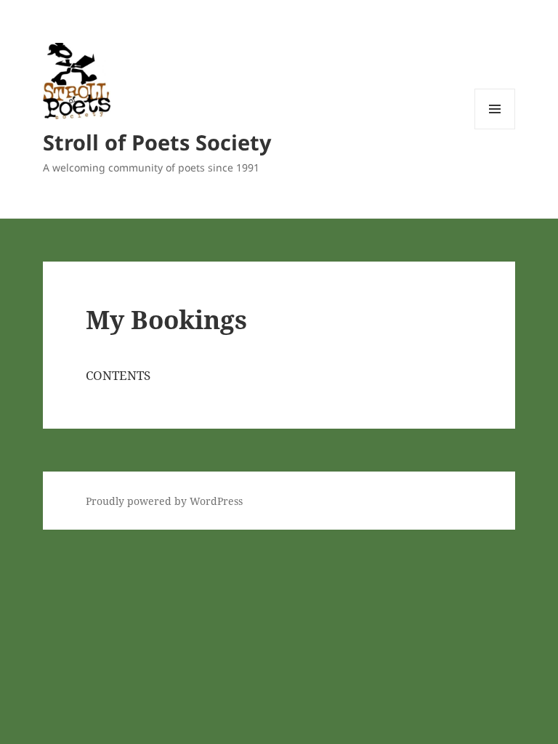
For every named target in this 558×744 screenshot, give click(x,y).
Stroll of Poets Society (157, 142)
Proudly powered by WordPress (164, 501)
